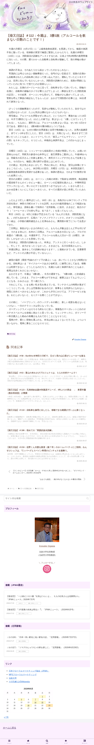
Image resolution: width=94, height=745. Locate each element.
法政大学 (13, 678)
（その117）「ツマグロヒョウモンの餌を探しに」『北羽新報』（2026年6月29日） (43, 647)
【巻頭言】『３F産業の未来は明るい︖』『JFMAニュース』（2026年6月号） (40, 610)
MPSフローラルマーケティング (23, 674)
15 (42, 702)
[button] (87, 498)
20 (28, 705)
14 (35, 702)
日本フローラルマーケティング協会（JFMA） (29, 671)
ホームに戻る (9, 728)
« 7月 (6, 717)
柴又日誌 (12, 334)
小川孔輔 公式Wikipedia (19, 681)
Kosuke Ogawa (47, 546)
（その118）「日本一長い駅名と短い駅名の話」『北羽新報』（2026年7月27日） (42, 637)
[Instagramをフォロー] (47, 569)
